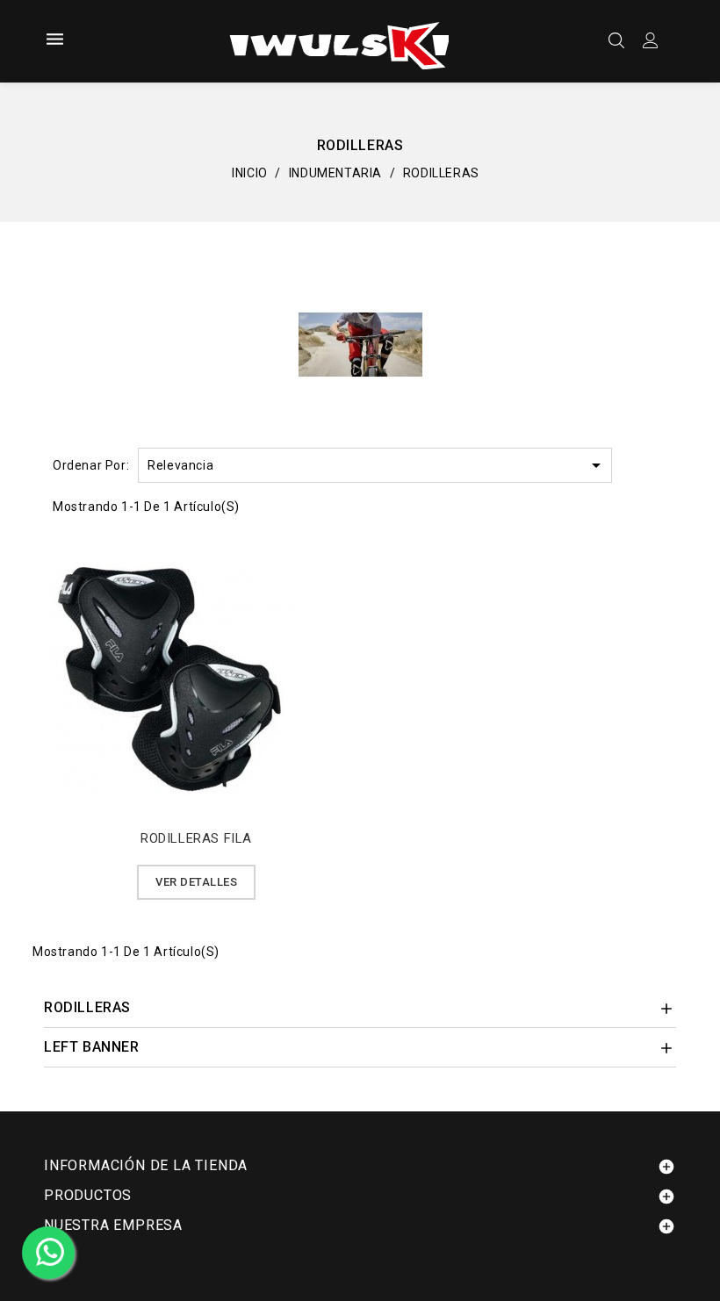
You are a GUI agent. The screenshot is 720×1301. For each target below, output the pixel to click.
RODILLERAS (87, 1007)
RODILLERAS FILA (196, 838)
